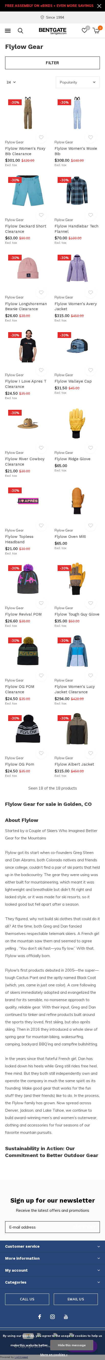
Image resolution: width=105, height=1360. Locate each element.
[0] (96, 30)
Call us (27, 1299)
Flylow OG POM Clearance (19, 689)
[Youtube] (66, 1316)
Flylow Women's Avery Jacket (76, 306)
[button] (7, 30)
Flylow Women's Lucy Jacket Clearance (75, 689)
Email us (76, 1299)
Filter (52, 62)
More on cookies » (54, 1354)
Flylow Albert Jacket (74, 764)
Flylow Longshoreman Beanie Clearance (26, 306)
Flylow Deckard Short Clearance (25, 229)
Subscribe (84, 1227)
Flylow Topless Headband (19, 539)
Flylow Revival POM (23, 614)
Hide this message (72, 1345)
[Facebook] (39, 1316)
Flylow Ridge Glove (72, 459)
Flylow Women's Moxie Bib (76, 151)
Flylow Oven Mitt (70, 536)
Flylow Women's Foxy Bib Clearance (25, 151)
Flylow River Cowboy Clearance (25, 462)
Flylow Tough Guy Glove (77, 614)
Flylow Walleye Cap (73, 381)
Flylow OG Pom (19, 764)
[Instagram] (52, 1316)
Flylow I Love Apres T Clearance (25, 384)
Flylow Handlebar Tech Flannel (76, 229)
